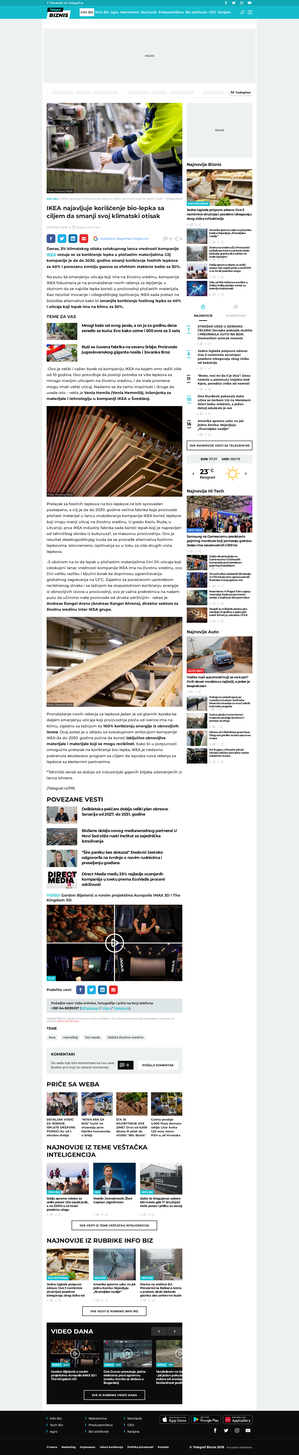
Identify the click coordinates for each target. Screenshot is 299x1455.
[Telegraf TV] (249, 3)
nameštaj (70, 1037)
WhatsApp (90, 1008)
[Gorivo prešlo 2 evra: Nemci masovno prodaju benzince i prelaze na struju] (197, 720)
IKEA (51, 254)
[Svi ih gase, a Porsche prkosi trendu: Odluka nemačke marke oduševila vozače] (197, 756)
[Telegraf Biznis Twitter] (234, 3)
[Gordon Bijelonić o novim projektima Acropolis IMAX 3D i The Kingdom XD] (75, 1353)
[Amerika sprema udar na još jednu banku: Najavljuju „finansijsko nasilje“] (114, 1264)
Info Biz (52, 199)
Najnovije (204, 164)
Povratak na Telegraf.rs (66, 3)
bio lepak (92, 1037)
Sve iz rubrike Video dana (114, 1395)
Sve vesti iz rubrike (114, 1311)
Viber (106, 1008)
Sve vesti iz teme (114, 1225)
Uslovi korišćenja (68, 1021)
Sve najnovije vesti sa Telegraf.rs (220, 445)
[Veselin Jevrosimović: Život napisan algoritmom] (114, 1179)
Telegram (121, 1008)
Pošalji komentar (158, 1065)
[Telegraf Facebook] (226, 3)
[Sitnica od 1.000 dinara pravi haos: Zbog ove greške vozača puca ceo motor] (197, 738)
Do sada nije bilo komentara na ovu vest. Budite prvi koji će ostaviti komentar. (83, 1065)
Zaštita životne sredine (126, 1037)
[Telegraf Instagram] (241, 3)
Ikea (52, 1037)
